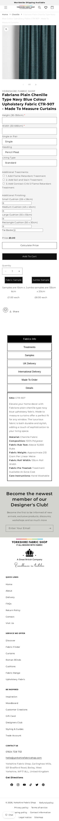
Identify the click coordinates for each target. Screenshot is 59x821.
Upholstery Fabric (15, 679)
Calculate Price (29, 245)
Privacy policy (21, 807)
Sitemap (38, 817)
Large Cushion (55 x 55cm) (17, 214)
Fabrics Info (29, 339)
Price (5, 238)
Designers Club (14, 722)
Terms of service (39, 807)
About (9, 590)
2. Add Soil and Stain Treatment (24, 179)
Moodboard (12, 703)
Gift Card (10, 716)
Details (29, 388)
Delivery (10, 597)
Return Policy (13, 610)
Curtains (10, 653)
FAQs (8, 603)
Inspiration (11, 696)
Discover (10, 640)
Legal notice (25, 817)
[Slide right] (36, 84)
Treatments (29, 347)
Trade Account (13, 735)
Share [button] (16, 311)
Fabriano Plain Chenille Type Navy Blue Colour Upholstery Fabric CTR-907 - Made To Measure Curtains (28, 18)
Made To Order (30, 379)
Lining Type (9, 157)
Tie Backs (7, 230)
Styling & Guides (14, 729)
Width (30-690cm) (13, 125)
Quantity (6, 265)
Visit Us (10, 623)
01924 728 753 (14, 751)
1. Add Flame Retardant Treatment (26, 176)
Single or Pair (9, 136)
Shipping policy (19, 812)
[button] (6, 7)
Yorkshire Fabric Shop (25, 802)
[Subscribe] (50, 528)
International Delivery (29, 371)
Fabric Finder (13, 647)
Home (5, 14)
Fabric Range (13, 673)
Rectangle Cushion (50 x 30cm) (20, 222)
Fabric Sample (13, 280)
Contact (10, 616)
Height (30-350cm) (13, 115)
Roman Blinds (13, 660)
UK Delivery (29, 363)
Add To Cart (29, 256)
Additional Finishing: (14, 195)
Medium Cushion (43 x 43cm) (19, 207)
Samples (29, 355)
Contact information (40, 812)
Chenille (15, 14)
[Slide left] (23, 84)
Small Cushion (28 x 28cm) (17, 199)
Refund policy (46, 803)
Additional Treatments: (15, 172)
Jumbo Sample (41, 280)
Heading (7, 147)
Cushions (11, 666)
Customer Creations (16, 709)
